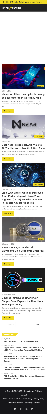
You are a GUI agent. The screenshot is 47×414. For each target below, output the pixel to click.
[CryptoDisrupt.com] (11, 8)
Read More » (8, 111)
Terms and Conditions (15, 403)
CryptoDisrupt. (29, 391)
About (5, 399)
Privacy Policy (39, 399)
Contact (17, 399)
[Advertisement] (23, 37)
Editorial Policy (27, 399)
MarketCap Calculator (32, 403)
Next (37, 324)
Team (11, 399)
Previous (11, 324)
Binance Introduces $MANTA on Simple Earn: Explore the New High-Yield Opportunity (22, 301)
